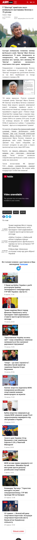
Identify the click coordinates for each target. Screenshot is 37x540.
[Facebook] (3, 216)
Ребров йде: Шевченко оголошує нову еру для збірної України (21, 251)
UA (31, 2)
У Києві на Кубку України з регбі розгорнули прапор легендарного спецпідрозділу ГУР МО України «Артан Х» (18, 288)
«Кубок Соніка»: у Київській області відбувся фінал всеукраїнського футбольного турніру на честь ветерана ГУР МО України (21, 241)
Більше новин (18, 531)
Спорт (9, 15)
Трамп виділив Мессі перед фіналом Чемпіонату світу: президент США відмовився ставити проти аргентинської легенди (20, 229)
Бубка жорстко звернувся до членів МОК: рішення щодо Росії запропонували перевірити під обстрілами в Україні (18, 416)
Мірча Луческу (7, 212)
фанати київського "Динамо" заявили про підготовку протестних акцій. (18, 153)
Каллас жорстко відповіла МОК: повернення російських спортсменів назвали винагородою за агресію (18, 391)
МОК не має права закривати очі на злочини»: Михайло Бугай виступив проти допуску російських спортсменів (18, 466)
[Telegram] (10, 216)
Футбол (23, 212)
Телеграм (24, 264)
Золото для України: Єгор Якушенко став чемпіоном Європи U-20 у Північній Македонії (15, 441)
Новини (4, 15)
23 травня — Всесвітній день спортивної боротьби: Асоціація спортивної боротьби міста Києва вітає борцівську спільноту (18, 517)
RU (34, 2)
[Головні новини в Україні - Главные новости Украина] (7, 2)
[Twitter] (7, 216)
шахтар (16, 212)
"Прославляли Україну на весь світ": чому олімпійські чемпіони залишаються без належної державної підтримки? (18, 341)
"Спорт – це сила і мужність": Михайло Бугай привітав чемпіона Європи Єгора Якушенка (16, 366)
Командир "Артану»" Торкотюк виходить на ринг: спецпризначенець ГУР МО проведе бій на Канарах (17, 491)
